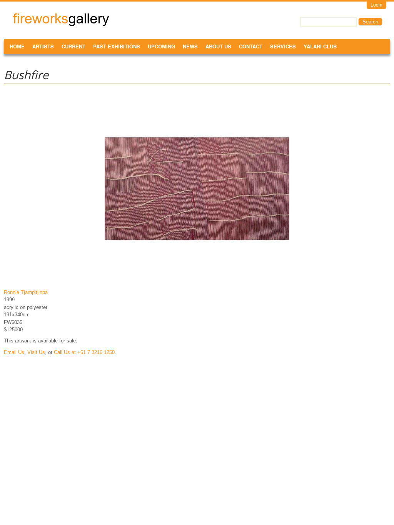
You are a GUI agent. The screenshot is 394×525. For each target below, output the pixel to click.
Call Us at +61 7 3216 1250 (84, 352)
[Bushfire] (197, 281)
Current (73, 46)
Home (17, 46)
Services (283, 46)
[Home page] (61, 25)
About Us (218, 46)
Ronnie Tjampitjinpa (26, 292)
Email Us (14, 352)
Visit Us (36, 352)
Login (376, 5)
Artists (43, 46)
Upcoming (161, 46)
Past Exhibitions (116, 46)
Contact (250, 46)
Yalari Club (320, 46)
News (190, 46)
